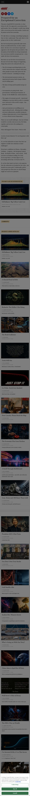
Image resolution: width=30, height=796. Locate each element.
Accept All (15, 793)
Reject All (15, 789)
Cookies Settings (15, 784)
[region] (15, 784)
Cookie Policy (18, 781)
